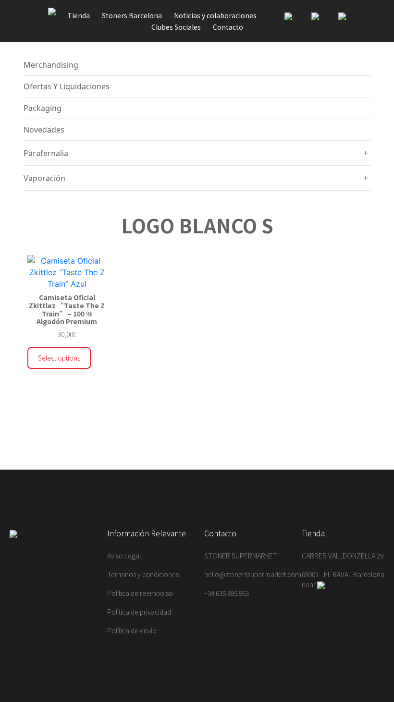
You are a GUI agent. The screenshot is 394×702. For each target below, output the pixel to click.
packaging (43, 108)
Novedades (44, 129)
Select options (59, 358)
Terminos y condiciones (143, 574)
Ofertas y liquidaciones (67, 86)
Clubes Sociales (176, 27)
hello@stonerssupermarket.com (252, 574)
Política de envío (132, 630)
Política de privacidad (139, 612)
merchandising (51, 65)
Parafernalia (46, 153)
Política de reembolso (140, 593)
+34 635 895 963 (226, 593)
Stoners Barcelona (132, 15)
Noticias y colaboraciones (215, 15)
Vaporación (44, 178)
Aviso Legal (124, 555)
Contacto (228, 27)
